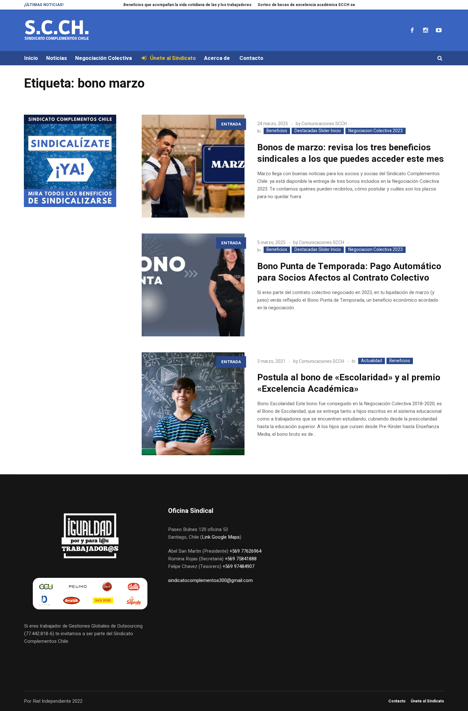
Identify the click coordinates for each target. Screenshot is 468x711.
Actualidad (371, 361)
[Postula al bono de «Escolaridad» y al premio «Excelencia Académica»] (193, 403)
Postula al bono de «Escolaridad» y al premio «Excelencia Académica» (348, 383)
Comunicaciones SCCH (324, 123)
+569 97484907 (238, 566)
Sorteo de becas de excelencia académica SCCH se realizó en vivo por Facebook (316, 5)
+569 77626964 (245, 551)
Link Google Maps (221, 537)
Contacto (397, 701)
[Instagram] (425, 30)
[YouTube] (439, 30)
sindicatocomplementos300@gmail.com (210, 580)
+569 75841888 (241, 558)
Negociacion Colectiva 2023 (375, 131)
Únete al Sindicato (427, 701)
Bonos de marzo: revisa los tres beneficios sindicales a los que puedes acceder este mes (350, 153)
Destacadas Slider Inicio (317, 131)
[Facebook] (412, 30)
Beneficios (276, 131)
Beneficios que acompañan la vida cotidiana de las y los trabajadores (169, 5)
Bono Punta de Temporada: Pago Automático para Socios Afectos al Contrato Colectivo (349, 272)
